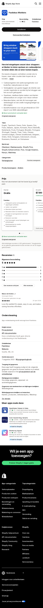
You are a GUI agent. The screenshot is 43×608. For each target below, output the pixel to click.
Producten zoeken (9, 494)
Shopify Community (9, 541)
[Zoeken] (36, 4)
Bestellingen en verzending (8, 503)
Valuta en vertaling (29, 518)
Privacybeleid (7, 330)
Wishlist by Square (15, 431)
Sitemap (5, 596)
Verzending (26, 514)
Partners (25, 549)
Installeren (21, 29)
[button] (21, 411)
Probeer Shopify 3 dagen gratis (21, 463)
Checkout (6, 147)
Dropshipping (27, 489)
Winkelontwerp (8, 508)
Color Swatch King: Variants (18, 418)
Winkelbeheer (7, 517)
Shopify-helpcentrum (10, 533)
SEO (23, 510)
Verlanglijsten (7, 161)
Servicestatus (27, 562)
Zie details (6, 399)
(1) (24, 21)
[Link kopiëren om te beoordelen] (15, 294)
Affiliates (25, 554)
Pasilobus (35, 21)
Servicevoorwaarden (10, 585)
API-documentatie (9, 333)
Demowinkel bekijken (21, 35)
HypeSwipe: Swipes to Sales (18, 408)
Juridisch (25, 558)
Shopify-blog (7, 545)
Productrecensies (29, 498)
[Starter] (19, 233)
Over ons (25, 533)
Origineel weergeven (9, 116)
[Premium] (23, 233)
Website (5, 349)
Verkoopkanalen (8, 489)
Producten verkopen (10, 498)
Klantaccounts (16, 147)
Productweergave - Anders (12, 168)
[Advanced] (22, 233)
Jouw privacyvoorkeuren (11, 601)
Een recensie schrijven (11, 285)
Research (5, 549)
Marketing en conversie (11, 512)
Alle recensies (28, 285)
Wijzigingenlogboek (24, 359)
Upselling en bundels (30, 502)
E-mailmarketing (28, 506)
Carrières (25, 537)
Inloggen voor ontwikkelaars (13, 579)
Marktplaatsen (28, 494)
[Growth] (20, 233)
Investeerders (27, 541)
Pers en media (28, 545)
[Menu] (40, 4)
